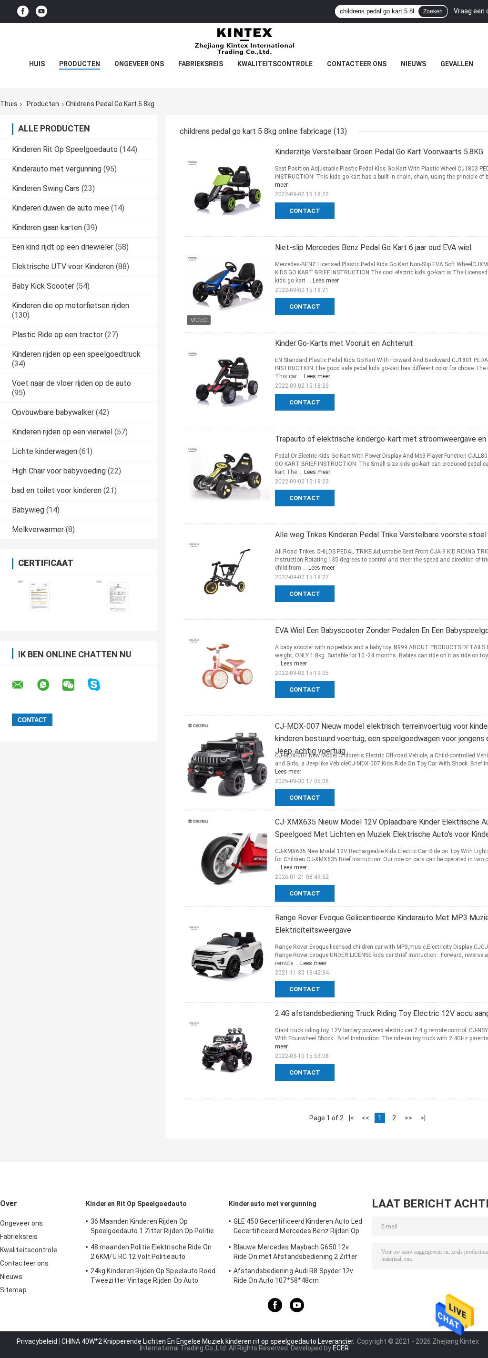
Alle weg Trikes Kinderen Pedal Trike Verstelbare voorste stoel (381, 534)
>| (423, 1118)
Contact (304, 210)
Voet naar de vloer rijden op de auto (71, 383)
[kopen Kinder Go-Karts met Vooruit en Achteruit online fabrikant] (227, 380)
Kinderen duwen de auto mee (60, 207)
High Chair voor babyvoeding (59, 470)
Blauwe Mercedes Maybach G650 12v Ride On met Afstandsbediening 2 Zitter (295, 1251)
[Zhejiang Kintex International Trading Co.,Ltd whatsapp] (49, 685)
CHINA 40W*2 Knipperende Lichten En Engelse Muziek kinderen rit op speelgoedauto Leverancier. (208, 1341)
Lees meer (326, 280)
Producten (79, 64)
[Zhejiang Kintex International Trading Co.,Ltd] (244, 42)
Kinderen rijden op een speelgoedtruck (76, 354)
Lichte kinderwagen (44, 451)
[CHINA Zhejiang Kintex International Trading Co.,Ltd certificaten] (39, 596)
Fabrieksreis (200, 64)
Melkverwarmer (38, 529)
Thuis (9, 104)
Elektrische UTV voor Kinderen (63, 266)
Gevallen (456, 64)
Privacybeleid (37, 1341)
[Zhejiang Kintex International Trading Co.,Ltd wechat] (74, 685)
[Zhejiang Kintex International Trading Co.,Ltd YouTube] (41, 12)
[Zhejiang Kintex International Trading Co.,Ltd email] (24, 685)
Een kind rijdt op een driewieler (62, 246)
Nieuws (413, 64)
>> (408, 1118)
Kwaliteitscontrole (275, 64)
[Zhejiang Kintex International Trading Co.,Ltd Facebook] (22, 12)
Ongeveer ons (139, 64)
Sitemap (13, 1290)
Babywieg (28, 509)
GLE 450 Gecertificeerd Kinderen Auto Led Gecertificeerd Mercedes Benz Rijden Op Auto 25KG (298, 1227)
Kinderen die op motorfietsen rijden (70, 305)
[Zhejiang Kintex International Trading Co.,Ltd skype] (100, 684)
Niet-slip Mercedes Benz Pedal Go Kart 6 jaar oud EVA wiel (373, 247)
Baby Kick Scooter (43, 286)
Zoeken (433, 11)
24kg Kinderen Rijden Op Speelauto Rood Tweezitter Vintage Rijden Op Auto (153, 1275)
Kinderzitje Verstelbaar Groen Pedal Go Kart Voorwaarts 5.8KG (379, 151)
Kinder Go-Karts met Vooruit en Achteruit (344, 343)
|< (351, 1118)
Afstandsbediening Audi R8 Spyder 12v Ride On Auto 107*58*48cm (294, 1275)
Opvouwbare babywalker (53, 412)
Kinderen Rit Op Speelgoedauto (65, 149)
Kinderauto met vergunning (57, 168)
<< (365, 1118)
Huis (37, 64)
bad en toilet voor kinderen (57, 490)
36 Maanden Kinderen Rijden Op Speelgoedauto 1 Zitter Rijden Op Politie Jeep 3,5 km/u (152, 1227)
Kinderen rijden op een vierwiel (62, 431)
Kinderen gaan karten (47, 227)
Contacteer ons (356, 64)
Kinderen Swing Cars (46, 188)
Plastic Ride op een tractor (57, 334)
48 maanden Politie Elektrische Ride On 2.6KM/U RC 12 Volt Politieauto (151, 1251)
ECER (341, 1348)
